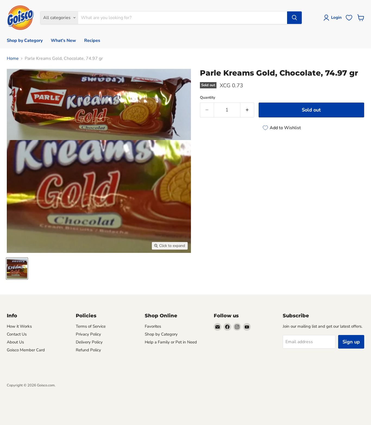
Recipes (92, 41)
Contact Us (17, 334)
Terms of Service (91, 326)
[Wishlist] (349, 18)
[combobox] (182, 17)
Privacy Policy (88, 334)
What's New (63, 41)
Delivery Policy (89, 342)
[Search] (294, 17)
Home (13, 58)
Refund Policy (88, 350)
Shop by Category (25, 41)
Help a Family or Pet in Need (171, 342)
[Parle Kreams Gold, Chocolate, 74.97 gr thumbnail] (17, 268)
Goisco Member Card (26, 350)
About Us (15, 342)
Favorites (153, 326)
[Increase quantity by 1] (247, 110)
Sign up (351, 342)
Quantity (207, 97)
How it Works (19, 326)
